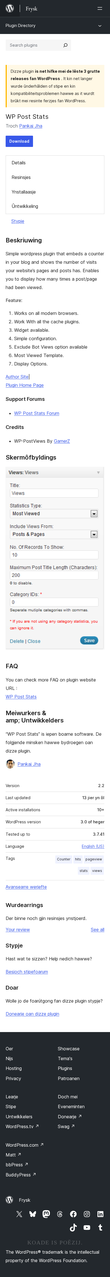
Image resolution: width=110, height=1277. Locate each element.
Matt (13, 1155)
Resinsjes (21, 177)
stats (84, 871)
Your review (18, 929)
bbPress (17, 1164)
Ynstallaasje (24, 192)
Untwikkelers (19, 1116)
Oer (9, 1048)
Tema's (65, 1058)
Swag (66, 1126)
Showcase (69, 1048)
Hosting (14, 1068)
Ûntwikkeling (25, 206)
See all (97, 929)
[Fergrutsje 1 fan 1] (97, 474)
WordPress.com (25, 1145)
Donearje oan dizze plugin (32, 1014)
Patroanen (69, 1078)
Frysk (24, 1200)
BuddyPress (21, 1175)
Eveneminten (71, 1106)
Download (19, 141)
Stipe (11, 1106)
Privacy (13, 1078)
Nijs (9, 1058)
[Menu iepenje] (101, 8)
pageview (93, 859)
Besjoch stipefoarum (27, 971)
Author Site (17, 377)
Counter (64, 859)
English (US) (93, 846)
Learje (12, 1096)
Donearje (70, 1116)
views (97, 871)
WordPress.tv (22, 1126)
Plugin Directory (21, 25)
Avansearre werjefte (26, 887)
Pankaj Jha (30, 126)
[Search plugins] (65, 45)
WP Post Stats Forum (36, 413)
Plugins (65, 1068)
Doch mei (68, 1096)
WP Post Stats (21, 696)
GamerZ (62, 441)
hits (78, 859)
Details (19, 162)
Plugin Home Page (25, 385)
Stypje (17, 221)
